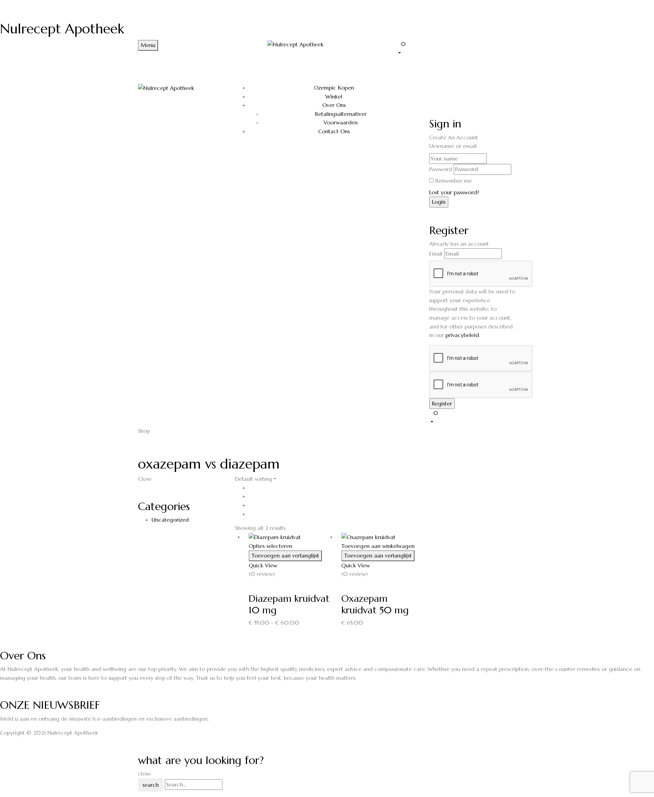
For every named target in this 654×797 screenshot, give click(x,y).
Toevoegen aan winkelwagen (378, 545)
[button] (456, 48)
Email (435, 253)
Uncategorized (170, 519)
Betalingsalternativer (341, 113)
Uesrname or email (453, 145)
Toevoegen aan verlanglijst (285, 555)
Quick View (264, 565)
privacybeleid (462, 335)
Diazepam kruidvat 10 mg (289, 604)
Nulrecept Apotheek (62, 28)
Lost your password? (454, 192)
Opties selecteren (270, 545)
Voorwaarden (341, 122)
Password (440, 169)
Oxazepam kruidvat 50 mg (375, 604)
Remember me (453, 180)
